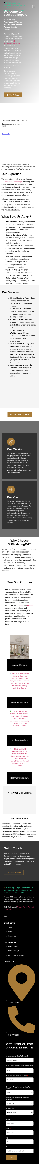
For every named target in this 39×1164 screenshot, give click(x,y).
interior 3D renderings (13, 182)
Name (8, 1119)
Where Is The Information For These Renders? (17, 1098)
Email (8, 1128)
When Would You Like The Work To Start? (19, 1065)
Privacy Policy (22, 907)
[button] (33, 6)
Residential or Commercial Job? (16, 1076)
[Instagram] (5, 916)
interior (20, 605)
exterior (30, 605)
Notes (8, 1147)
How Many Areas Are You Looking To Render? (18, 1087)
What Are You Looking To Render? (17, 1056)
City (7, 1138)
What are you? (11, 1108)
